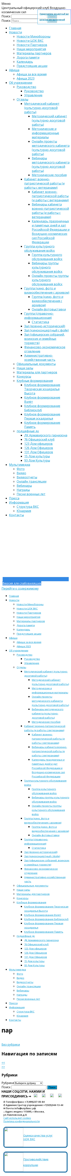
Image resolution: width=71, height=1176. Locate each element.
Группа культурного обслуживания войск (39, 248)
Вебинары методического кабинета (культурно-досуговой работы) (50, 164)
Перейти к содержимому (20, 588)
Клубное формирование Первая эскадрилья (42, 416)
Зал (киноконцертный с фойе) (46, 330)
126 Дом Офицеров (38, 448)
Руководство (26, 87)
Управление (33, 95)
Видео (21, 473)
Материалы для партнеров (37, 372)
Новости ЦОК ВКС (30, 41)
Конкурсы (24, 376)
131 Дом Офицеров (38, 452)
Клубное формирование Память (43, 931)
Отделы (22, 99)
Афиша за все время (32, 74)
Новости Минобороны (33, 36)
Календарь (25, 62)
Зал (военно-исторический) (44, 326)
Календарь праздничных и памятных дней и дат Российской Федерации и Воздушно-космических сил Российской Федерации (50, 231)
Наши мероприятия (31, 49)
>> (3, 1067)
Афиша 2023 (25, 78)
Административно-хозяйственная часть (39, 357)
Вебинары (24, 486)
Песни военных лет (31, 494)
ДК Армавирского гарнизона (45, 435)
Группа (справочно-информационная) (39, 315)
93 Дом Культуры (37, 460)
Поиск (6, 16)
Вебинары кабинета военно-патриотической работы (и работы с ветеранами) (50, 210)
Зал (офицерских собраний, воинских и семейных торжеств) (44, 338)
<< (3, 1063)
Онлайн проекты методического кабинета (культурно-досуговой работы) (50, 147)
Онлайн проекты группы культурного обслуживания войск (50, 280)
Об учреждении (20, 83)
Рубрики (8, 1083)
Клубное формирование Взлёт (42, 915)
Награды (23, 490)
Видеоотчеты (27, 477)
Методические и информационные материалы (45, 133)
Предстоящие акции (32, 66)
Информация (19, 502)
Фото (21, 469)
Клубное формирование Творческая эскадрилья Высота (42, 389)
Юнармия (24, 511)
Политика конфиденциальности (21, 1121)
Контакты (16, 515)
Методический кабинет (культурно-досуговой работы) (41, 108)
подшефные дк (28, 431)
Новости (15, 32)
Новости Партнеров (32, 45)
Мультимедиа (19, 465)
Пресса (14, 498)
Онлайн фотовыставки (49, 309)
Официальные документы (36, 364)
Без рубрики (11, 1044)
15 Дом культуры (37, 456)
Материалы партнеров (34, 53)
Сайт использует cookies (17, 1118)
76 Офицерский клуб (39, 439)
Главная (15, 28)
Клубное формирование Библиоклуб (46, 919)
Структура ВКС (28, 507)
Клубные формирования (35, 381)
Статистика (40, 322)
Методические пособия (49, 175)
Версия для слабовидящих (21, 583)
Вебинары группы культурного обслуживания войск (47, 267)
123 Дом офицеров (38, 444)
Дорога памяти (28, 57)
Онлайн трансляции (31, 481)
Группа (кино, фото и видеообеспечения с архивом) (46, 290)
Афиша (14, 70)
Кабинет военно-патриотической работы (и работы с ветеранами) (44, 183)
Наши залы (25, 368)
